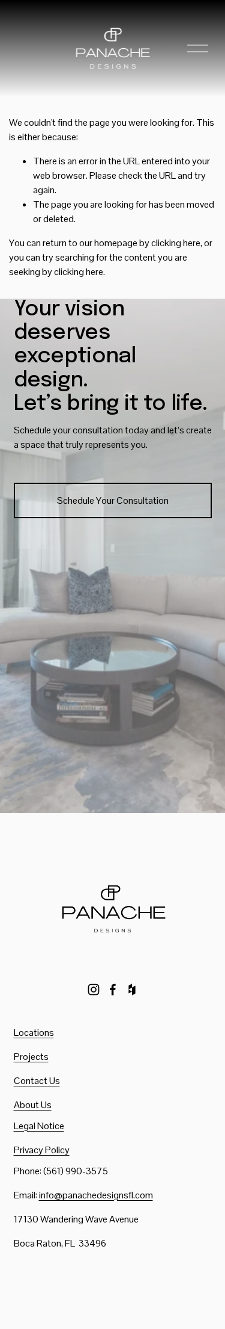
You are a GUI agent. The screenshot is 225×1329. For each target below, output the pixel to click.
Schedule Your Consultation (113, 500)
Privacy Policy (42, 1150)
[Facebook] (113, 990)
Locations (34, 1032)
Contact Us (37, 1080)
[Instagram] (94, 990)
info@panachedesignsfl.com (96, 1195)
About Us (33, 1104)
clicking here (175, 243)
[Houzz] (132, 990)
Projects (31, 1056)
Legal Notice (39, 1126)
